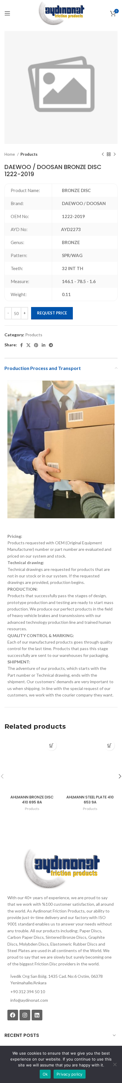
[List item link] (61, 1000)
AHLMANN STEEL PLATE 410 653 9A (90, 800)
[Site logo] (61, 12)
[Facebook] (12, 1015)
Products (29, 154)
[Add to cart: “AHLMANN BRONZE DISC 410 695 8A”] (51, 745)
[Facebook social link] (21, 345)
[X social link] (28, 345)
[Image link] (61, 868)
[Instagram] (25, 1015)
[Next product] (115, 155)
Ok (45, 1074)
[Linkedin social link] (43, 345)
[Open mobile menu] (7, 13)
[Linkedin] (37, 1015)
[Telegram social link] (51, 345)
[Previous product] (103, 155)
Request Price (52, 313)
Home (10, 154)
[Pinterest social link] (36, 345)
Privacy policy (70, 1074)
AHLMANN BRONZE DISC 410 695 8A (32, 800)
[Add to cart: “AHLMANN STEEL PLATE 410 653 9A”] (109, 745)
